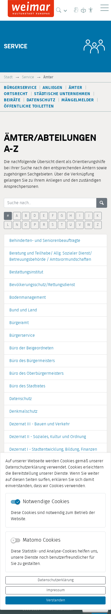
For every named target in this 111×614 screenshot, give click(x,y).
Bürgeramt (19, 323)
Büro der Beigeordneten (31, 348)
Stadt (8, 77)
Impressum (55, 590)
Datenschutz (20, 399)
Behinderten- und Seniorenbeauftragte (44, 241)
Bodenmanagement (27, 297)
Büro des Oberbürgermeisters (36, 373)
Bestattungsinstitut (26, 272)
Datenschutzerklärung (56, 580)
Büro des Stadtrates (27, 386)
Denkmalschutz (23, 411)
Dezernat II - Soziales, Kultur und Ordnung (47, 437)
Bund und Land (23, 310)
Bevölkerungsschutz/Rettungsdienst (42, 285)
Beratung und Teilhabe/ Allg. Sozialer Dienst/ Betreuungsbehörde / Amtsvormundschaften (50, 256)
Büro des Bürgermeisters (32, 361)
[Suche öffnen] (63, 10)
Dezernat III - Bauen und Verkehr (39, 424)
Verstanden (55, 600)
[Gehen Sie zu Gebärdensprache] (76, 10)
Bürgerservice (22, 335)
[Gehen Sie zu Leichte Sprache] (83, 10)
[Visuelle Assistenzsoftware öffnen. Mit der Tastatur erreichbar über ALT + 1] (90, 10)
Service (28, 77)
